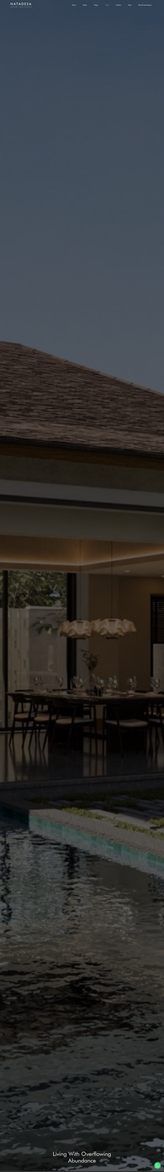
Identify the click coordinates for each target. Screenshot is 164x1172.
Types (107, 5)
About (85, 5)
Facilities (118, 5)
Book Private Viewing (145, 5)
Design (96, 5)
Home (74, 5)
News (129, 5)
